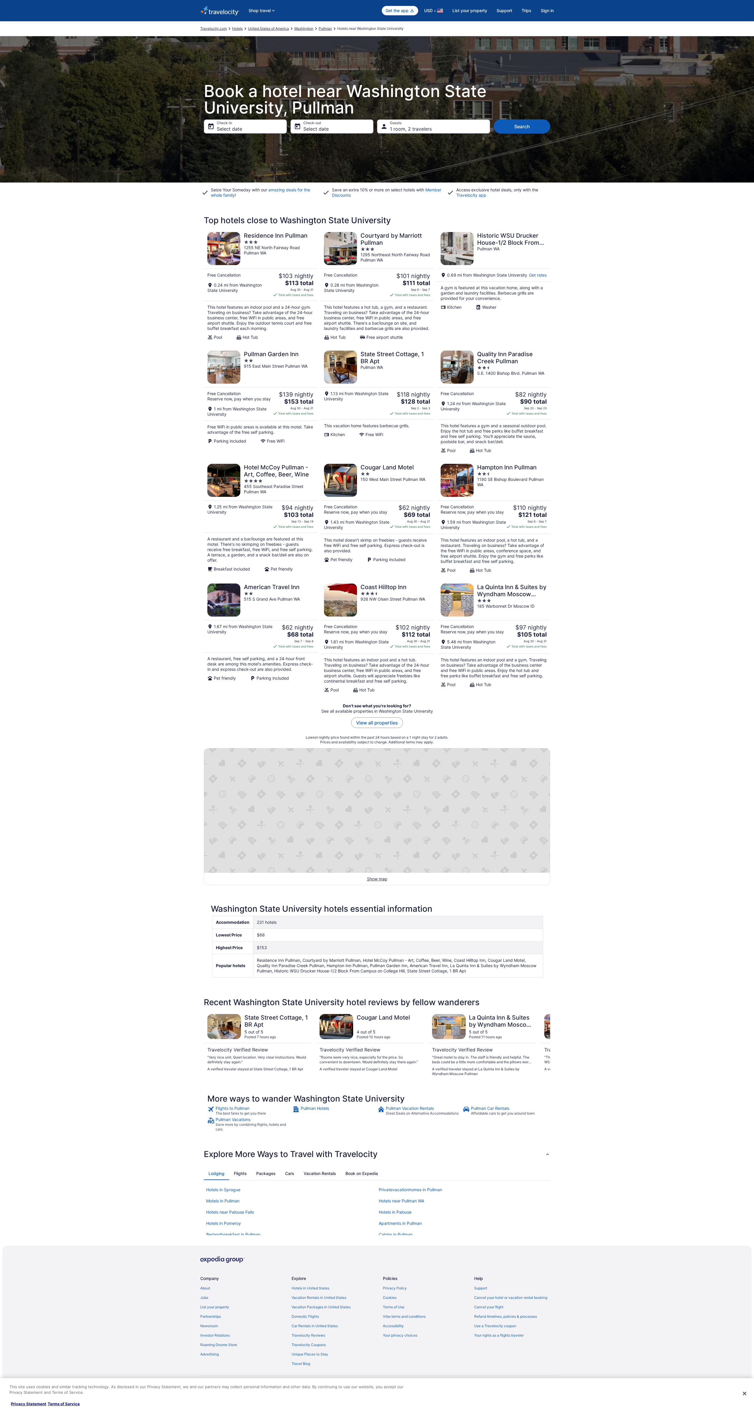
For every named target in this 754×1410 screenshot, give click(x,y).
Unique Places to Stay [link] (310, 1354)
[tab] (216, 1173)
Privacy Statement (28, 1403)
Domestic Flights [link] (305, 1316)
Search (522, 126)
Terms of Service (64, 1403)
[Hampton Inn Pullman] (493, 518)
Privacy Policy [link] (395, 1288)
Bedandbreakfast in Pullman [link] (233, 1234)
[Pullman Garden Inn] (260, 402)
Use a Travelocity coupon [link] (495, 1326)
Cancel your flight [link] (488, 1307)
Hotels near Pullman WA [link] (401, 1200)
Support (504, 10)
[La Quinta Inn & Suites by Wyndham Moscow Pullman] (493, 638)
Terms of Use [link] (393, 1307)
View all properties (377, 723)
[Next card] (543, 1045)
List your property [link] (214, 1307)
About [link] (205, 1288)
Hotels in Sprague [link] (223, 1189)
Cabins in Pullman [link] (396, 1234)
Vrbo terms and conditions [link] (404, 1316)
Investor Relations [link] (215, 1335)
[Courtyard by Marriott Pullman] (377, 286)
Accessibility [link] (393, 1326)
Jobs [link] (204, 1297)
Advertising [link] (209, 1354)
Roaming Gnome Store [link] (218, 1344)
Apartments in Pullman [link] (400, 1223)
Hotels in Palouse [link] (395, 1212)
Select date (229, 129)
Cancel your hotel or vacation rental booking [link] (510, 1297)
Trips (526, 10)
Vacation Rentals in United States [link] (319, 1297)
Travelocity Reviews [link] (308, 1335)
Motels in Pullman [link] (222, 1200)
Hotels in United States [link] (310, 1288)
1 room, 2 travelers (411, 129)
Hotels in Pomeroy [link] (223, 1223)
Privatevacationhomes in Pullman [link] (410, 1189)
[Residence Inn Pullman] (260, 286)
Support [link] (480, 1288)
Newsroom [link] (209, 1326)
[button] (377, 1154)
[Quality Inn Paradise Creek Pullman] (493, 402)
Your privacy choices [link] (400, 1335)
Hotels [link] (237, 28)
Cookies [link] (389, 1297)
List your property (469, 10)
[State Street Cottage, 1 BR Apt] (377, 402)
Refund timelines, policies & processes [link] (505, 1316)
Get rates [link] (538, 274)
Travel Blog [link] (301, 1363)
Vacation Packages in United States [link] (321, 1307)
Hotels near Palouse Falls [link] (230, 1212)
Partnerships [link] (210, 1316)
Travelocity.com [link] (213, 28)
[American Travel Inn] (260, 638)
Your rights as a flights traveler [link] (499, 1335)
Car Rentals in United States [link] (315, 1326)
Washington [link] (303, 28)
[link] (249, 1111)
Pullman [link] (325, 28)
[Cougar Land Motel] (377, 518)
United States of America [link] (268, 28)
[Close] (744, 1393)
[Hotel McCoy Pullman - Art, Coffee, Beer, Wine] (260, 518)
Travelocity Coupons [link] (309, 1344)
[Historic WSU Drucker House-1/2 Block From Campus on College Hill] (493, 286)
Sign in (547, 10)
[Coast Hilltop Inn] (377, 638)
